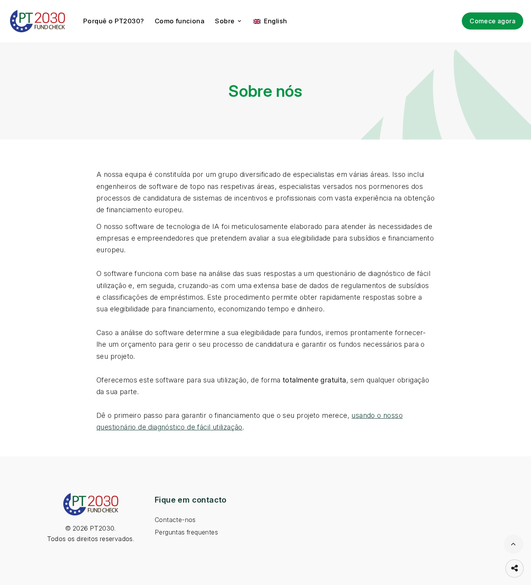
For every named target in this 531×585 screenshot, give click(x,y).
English (273, 21)
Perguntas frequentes (186, 532)
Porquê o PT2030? (113, 21)
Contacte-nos (175, 520)
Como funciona (179, 21)
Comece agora (492, 21)
